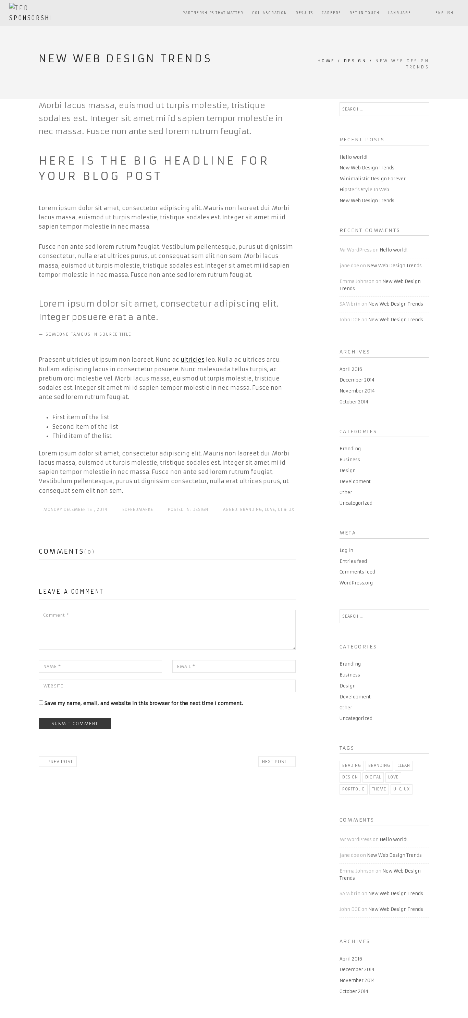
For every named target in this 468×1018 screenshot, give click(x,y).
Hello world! (353, 157)
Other (346, 492)
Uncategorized (356, 503)
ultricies (193, 359)
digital (373, 777)
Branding (350, 449)
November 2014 (357, 391)
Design (355, 61)
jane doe (349, 266)
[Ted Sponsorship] (29, 13)
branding (251, 509)
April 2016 (351, 369)
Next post (275, 761)
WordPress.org (356, 583)
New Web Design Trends (367, 168)
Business (350, 460)
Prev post (59, 761)
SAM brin (350, 304)
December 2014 (357, 380)
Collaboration (269, 13)
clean (403, 765)
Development (355, 482)
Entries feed (353, 561)
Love (270, 509)
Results (304, 13)
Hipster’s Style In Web (364, 190)
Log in (346, 550)
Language (399, 13)
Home (326, 61)
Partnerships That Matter (213, 13)
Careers (331, 13)
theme (379, 789)
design (350, 777)
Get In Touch (364, 13)
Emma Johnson (357, 281)
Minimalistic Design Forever (373, 179)
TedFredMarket (138, 509)
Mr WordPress (356, 250)
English (445, 13)
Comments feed (357, 572)
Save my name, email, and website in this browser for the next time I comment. (144, 703)
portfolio (353, 789)
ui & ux (286, 509)
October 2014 (354, 402)
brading (351, 765)
